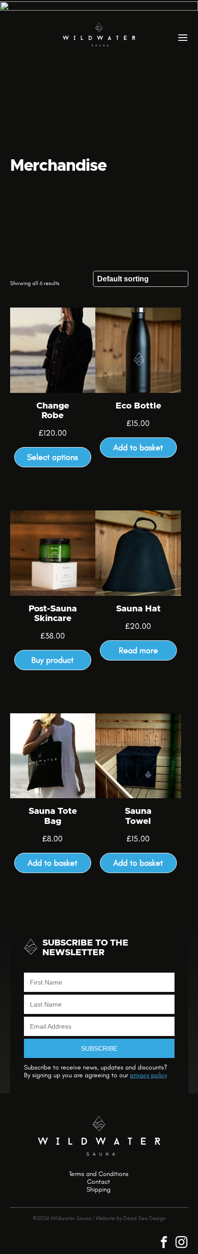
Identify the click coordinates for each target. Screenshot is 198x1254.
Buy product (52, 660)
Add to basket (138, 447)
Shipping (99, 1189)
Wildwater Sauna (99, 34)
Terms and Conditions (98, 1174)
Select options (52, 457)
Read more (138, 650)
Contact (98, 1182)
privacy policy (148, 1075)
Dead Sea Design (144, 1218)
